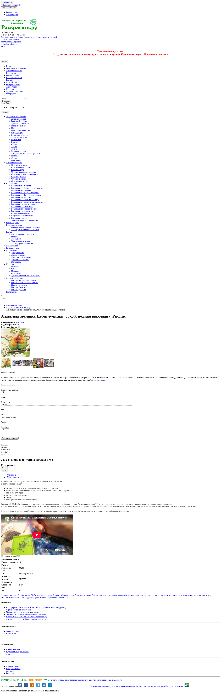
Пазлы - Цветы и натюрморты (24, 283)
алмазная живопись (161, 595)
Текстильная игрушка (20, 241)
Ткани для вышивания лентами (25, 229)
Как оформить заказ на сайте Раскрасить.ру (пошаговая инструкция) (36, 607)
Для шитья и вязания (20, 259)
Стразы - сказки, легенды (22, 181)
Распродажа (11, 94)
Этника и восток (18, 151)
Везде (8, 66)
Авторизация (12, 14)
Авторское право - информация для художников (27, 619)
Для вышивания (18, 255)
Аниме (14, 146)
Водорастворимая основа (22, 216)
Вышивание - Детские (21, 197)
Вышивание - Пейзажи (21, 190)
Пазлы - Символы (19, 285)
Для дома (10, 89)
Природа (15, 128)
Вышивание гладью (20, 218)
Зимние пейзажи (18, 119)
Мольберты (16, 262)
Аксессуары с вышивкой (22, 243)
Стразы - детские (18, 176)
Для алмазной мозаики (21, 257)
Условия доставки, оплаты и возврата (22, 612)
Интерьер (15, 156)
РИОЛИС (20, 322)
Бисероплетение (13, 84)
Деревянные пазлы (14, 91)
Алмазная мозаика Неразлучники (15, 595)
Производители (13, 649)
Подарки (15, 271)
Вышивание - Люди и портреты (25, 193)
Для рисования (17, 253)
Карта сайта (11, 634)
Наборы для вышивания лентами (25, 227)
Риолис (56, 595)
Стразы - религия (18, 179)
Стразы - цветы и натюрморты (24, 174)
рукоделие (52, 597)
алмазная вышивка (143, 595)
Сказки (14, 144)
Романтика (16, 140)
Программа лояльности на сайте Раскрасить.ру (26, 617)
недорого (29, 597)
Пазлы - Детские (18, 289)
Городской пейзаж (19, 121)
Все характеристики (10, 438)
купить (209, 595)
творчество (63, 597)
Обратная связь (12, 631)
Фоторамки (16, 273)
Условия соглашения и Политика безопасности (26, 614)
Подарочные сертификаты (17, 652)
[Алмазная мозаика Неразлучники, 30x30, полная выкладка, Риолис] (15, 357)
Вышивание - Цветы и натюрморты (27, 188)
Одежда (14, 236)
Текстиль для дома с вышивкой (24, 220)
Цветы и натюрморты (20, 130)
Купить (4, 470)
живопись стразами (196, 595)
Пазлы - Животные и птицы (23, 280)
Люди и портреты (19, 137)
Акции (9, 654)
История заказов (13, 668)
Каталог (5, 112)
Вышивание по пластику (22, 211)
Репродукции (17, 133)
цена (37, 597)
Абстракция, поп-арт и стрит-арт (25, 153)
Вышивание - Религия (21, 186)
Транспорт (15, 149)
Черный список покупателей (18, 610)
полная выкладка (44, 595)
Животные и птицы (20, 135)
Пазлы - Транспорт (19, 287)
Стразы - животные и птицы (23, 172)
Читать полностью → (99, 380)
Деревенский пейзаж (20, 123)
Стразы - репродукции (21, 167)
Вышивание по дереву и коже (24, 209)
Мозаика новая (67, 595)
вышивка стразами (126, 595)
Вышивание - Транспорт (22, 206)
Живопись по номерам (16, 68)
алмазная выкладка (179, 595)
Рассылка (10, 673)
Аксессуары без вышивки (22, 234)
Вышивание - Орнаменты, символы (27, 202)
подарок (43, 597)
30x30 (33, 595)
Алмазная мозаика (14, 71)
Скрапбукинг (12, 82)
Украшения (16, 239)
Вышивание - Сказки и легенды (25, 199)
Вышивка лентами (14, 78)
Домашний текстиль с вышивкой (25, 276)
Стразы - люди (17, 170)
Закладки (10, 671)
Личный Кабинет (13, 666)
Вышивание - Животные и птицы (26, 195)
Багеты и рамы (12, 75)
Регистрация (11, 12)
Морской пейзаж (18, 126)
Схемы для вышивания (21, 213)
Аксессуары (11, 87)
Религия (14, 142)
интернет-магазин (16, 597)
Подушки (15, 266)
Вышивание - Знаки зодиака (23, 204)
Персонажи (16, 160)
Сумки (14, 269)
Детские (14, 158)
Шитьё (9, 80)
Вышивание (11, 73)
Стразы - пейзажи (19, 165)
